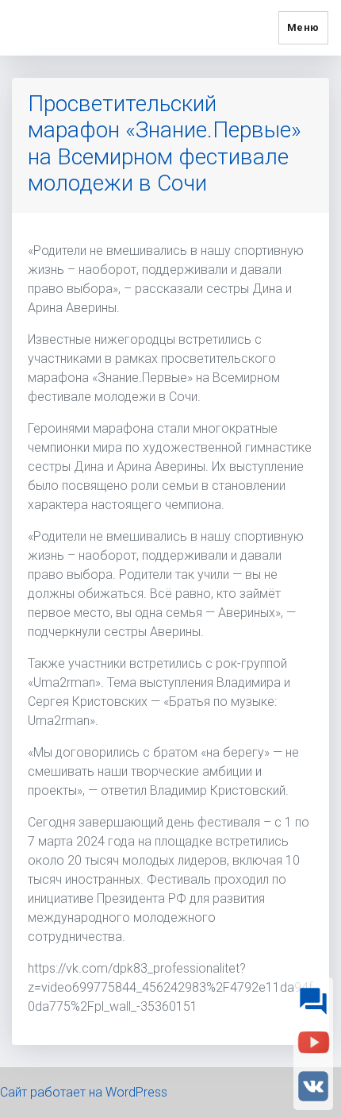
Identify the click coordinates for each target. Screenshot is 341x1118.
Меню (303, 27)
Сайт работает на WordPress (83, 1092)
